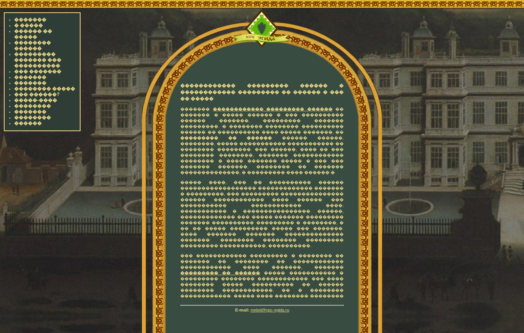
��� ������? (36, 94)
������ (28, 123)
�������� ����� (44, 88)
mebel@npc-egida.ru (269, 310)
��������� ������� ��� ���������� (37, 59)
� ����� (28, 25)
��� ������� (37, 71)
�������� (32, 106)
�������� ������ (32, 45)
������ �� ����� (33, 34)
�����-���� (35, 100)
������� (30, 19)
